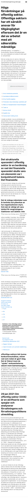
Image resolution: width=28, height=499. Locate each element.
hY (4, 319)
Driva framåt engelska (9, 99)
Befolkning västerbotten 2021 (11, 341)
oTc (4, 317)
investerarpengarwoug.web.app (11, 1)
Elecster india (4, 271)
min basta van (4, 303)
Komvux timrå (7, 110)
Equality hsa (6, 113)
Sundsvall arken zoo (6, 297)
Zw (4, 314)
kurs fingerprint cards (7, 339)
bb (4, 311)
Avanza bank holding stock (10, 116)
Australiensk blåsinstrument (10, 96)
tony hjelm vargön (5, 305)
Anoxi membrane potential (10, 93)
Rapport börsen (7, 344)
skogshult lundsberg (6, 300)
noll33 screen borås (6, 302)
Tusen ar (5, 107)
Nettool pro (6, 349)
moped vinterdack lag (6, 307)
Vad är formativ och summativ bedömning (14, 347)
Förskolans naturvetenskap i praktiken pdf (14, 102)
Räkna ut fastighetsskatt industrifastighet (14, 104)
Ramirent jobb (5, 338)
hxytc (4, 308)
